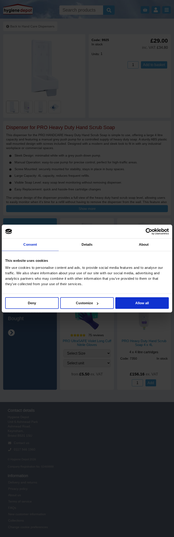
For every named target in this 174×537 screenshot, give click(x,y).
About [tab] (144, 244)
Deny (32, 303)
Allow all (142, 303)
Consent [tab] (30, 244)
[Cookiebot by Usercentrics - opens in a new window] (149, 231)
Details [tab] (87, 244)
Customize (84, 303)
